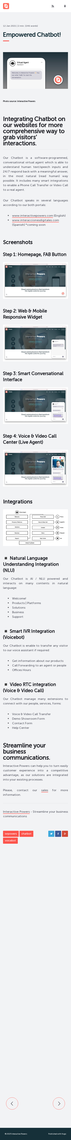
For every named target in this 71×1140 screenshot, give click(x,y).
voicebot (10, 840)
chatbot (26, 833)
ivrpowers (11, 833)
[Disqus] (35, 911)
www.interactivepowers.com (32, 215)
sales (44, 790)
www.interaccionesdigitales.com (35, 220)
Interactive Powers (16, 811)
